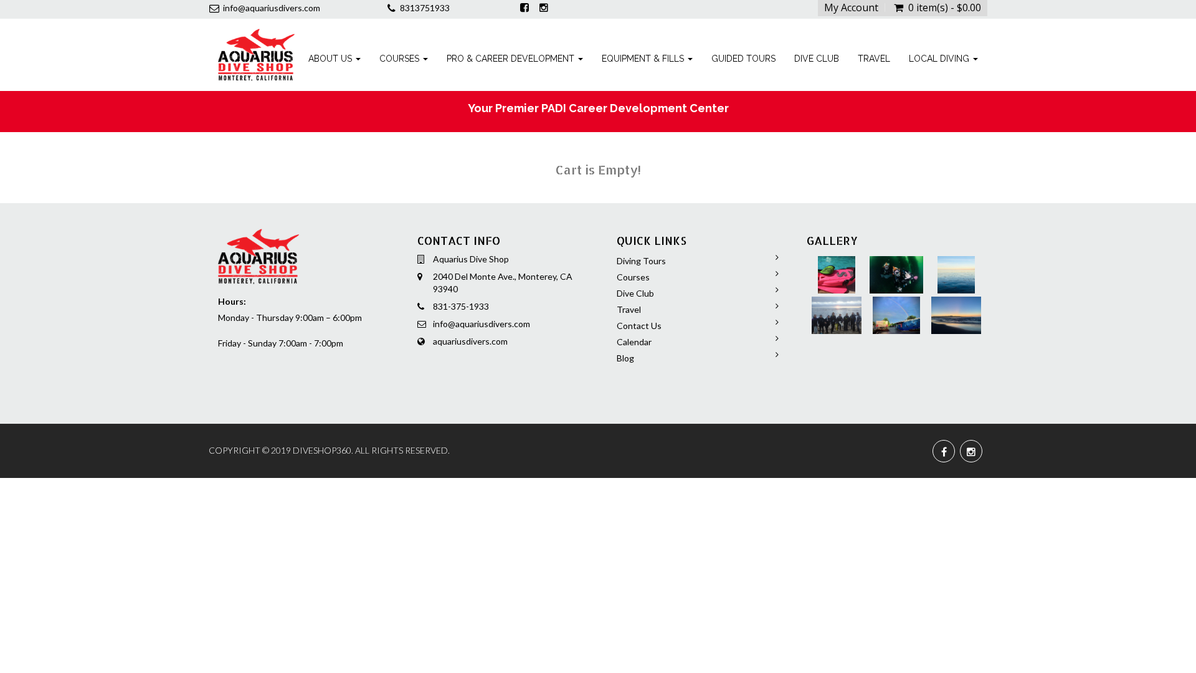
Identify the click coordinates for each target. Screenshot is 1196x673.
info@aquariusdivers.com (481, 323)
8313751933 (425, 7)
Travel (874, 59)
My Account (851, 7)
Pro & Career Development (512, 59)
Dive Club (816, 59)
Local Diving (940, 59)
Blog (625, 358)
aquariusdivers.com (470, 341)
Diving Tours (641, 260)
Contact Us (639, 325)
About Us (331, 59)
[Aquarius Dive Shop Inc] (256, 34)
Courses (400, 59)
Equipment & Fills (644, 59)
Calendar (634, 341)
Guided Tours (743, 59)
